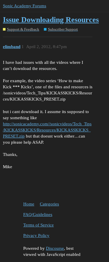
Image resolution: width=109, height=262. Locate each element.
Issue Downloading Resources (51, 19)
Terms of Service (38, 225)
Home (28, 204)
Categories (49, 204)
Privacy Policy (36, 235)
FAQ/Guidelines (37, 214)
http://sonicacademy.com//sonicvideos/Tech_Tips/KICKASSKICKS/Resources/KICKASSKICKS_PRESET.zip (47, 130)
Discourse (55, 248)
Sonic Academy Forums (24, 5)
